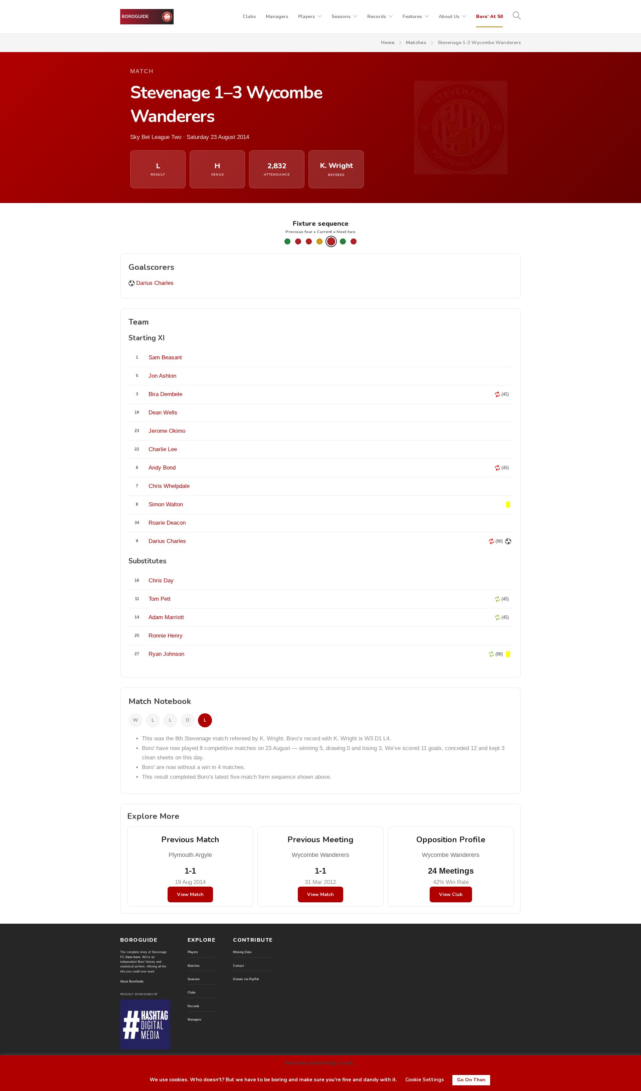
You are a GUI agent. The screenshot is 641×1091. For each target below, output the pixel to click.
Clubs (249, 16)
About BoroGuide (132, 981)
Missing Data (242, 952)
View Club (451, 894)
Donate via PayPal (246, 979)
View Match (190, 894)
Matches (416, 42)
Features (412, 16)
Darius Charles (155, 283)
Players (306, 16)
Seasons (341, 16)
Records (376, 16)
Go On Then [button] (471, 1080)
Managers (277, 16)
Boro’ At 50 (489, 16)
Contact (238, 965)
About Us (449, 16)
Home (388, 42)
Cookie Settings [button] (424, 1079)
